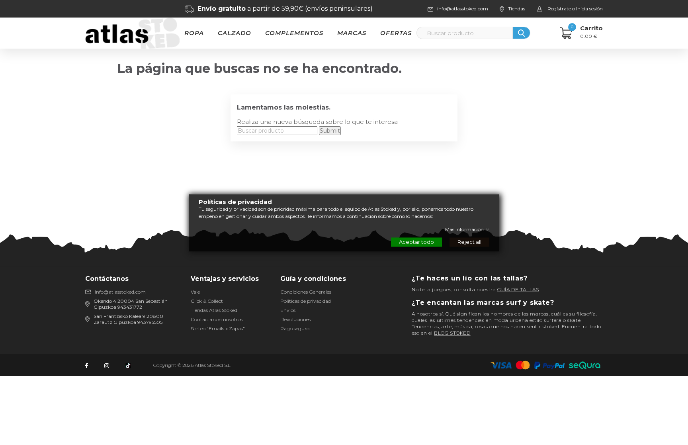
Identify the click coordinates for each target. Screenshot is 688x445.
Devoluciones (295, 319)
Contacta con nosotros (216, 319)
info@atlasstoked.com (120, 292)
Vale (195, 292)
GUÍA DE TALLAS (518, 289)
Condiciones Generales (305, 292)
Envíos (287, 310)
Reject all (469, 241)
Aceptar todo (416, 241)
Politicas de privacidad (305, 301)
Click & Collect (207, 301)
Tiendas (516, 9)
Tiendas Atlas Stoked (214, 310)
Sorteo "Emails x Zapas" (218, 328)
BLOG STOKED (452, 333)
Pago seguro (294, 328)
